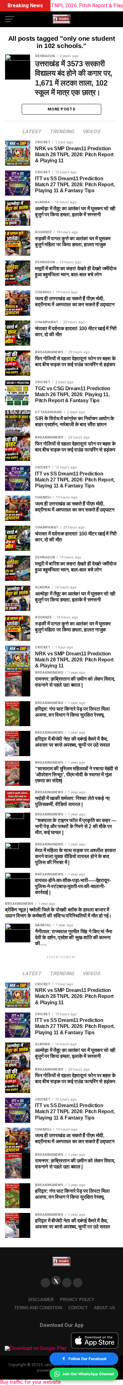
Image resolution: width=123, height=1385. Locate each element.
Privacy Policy (77, 1299)
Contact (78, 1307)
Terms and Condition (38, 1307)
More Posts (61, 109)
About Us (104, 1307)
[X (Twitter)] (56, 1280)
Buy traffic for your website (30, 1382)
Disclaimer (41, 1299)
